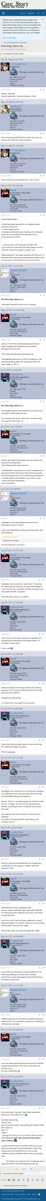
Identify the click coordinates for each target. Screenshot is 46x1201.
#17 (43, 968)
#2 (44, 133)
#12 (43, 683)
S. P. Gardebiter (8, 49)
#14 (43, 787)
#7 (44, 401)
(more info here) (9, 38)
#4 (44, 215)
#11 (43, 634)
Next (24, 1169)
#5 (44, 295)
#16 (43, 903)
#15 (43, 859)
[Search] (43, 13)
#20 (43, 1108)
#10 (43, 580)
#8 (44, 456)
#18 (43, 1015)
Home (34, 1194)
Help (28, 1194)
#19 (43, 1059)
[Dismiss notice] (42, 20)
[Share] (40, 89)
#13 (43, 740)
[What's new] (38, 13)
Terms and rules (7, 1194)
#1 (44, 89)
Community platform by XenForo (21, 1199)
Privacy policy (20, 1194)
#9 (44, 518)
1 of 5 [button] (16, 1169)
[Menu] (3, 13)
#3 (44, 176)
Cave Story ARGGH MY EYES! (13, 1191)
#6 (44, 340)
